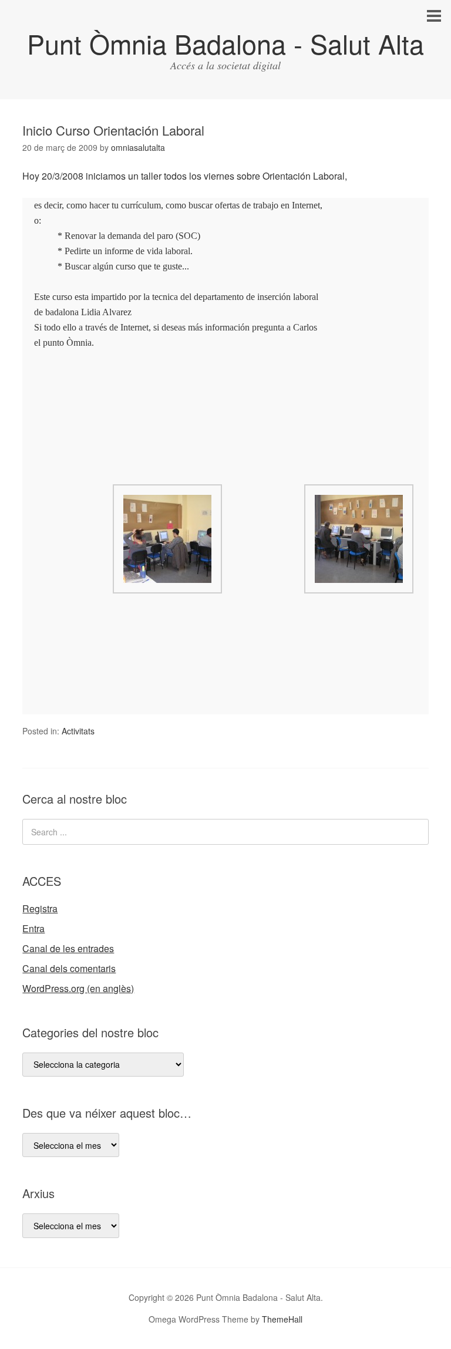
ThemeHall (282, 1319)
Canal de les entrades (68, 948)
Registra (40, 908)
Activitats (78, 731)
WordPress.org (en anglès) (78, 988)
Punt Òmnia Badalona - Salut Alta (225, 43)
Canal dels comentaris (69, 968)
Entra (33, 928)
